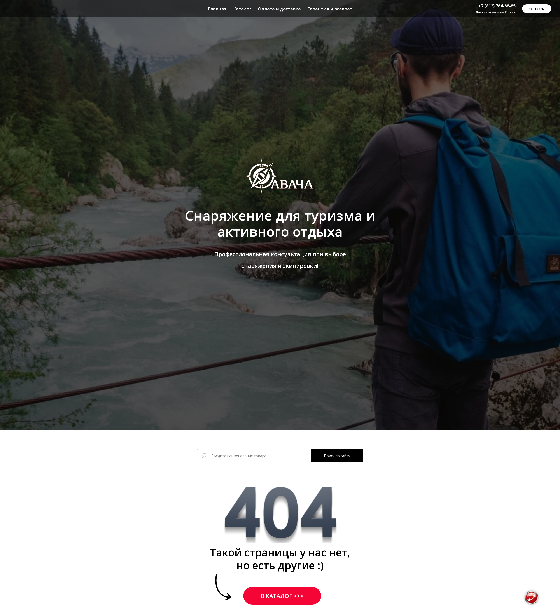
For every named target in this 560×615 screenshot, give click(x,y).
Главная (217, 9)
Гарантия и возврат (329, 9)
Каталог (242, 9)
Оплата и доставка (279, 9)
